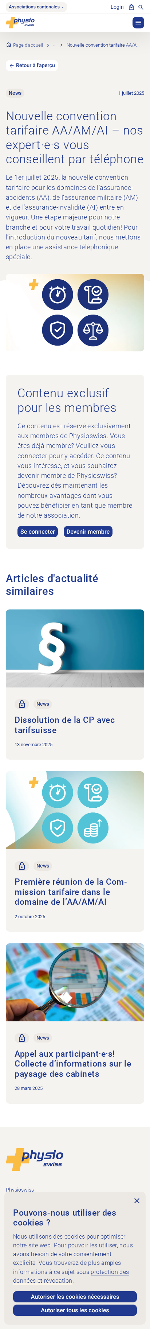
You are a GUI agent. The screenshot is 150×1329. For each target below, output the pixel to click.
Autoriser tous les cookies (75, 1310)
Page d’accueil (28, 45)
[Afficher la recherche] (141, 7)
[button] (138, 22)
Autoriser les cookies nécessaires (75, 1296)
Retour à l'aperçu (35, 65)
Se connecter (37, 531)
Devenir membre (88, 531)
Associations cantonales (34, 7)
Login (117, 7)
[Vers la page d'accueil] (34, 1158)
